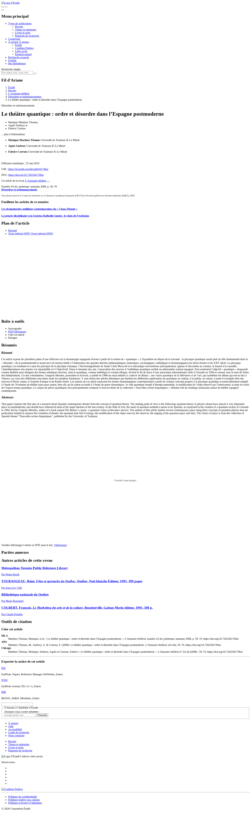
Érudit (18, 45)
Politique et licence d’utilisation (25, 802)
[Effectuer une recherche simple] (2, 6)
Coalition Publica (24, 48)
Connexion (14, 38)
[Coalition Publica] (12, 789)
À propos (24, 42)
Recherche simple (10, 69)
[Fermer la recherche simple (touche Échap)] (6, 6)
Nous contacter (16, 735)
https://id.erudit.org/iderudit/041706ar (28, 169)
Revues (19, 26)
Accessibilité (15, 729)
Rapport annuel (23, 54)
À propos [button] (13, 42)
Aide (10, 726)
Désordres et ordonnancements (24, 96)
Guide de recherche (18, 732)
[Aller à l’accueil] (10, 2)
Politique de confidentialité (22, 796)
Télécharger (60, 545)
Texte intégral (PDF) (19, 233)
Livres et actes (22, 32)
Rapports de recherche (27, 35)
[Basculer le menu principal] (2, 9)
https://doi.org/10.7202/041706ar (26, 174)
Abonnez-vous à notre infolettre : (22, 711)
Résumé (12, 230)
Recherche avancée (18, 57)
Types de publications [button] (20, 23)
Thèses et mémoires (25, 29)
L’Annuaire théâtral (18, 93)
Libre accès (21, 51)
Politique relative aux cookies (24, 799)
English (12, 60)
